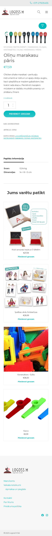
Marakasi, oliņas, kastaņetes (28, 138)
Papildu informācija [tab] (14, 158)
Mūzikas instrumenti (15, 47)
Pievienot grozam (19, 114)
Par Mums (9, 502)
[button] (7, 34)
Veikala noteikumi (12, 485)
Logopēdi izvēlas (23, 136)
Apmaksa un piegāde (15, 489)
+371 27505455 (40, 3)
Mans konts (9, 481)
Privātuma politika (12, 506)
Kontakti (8, 498)
